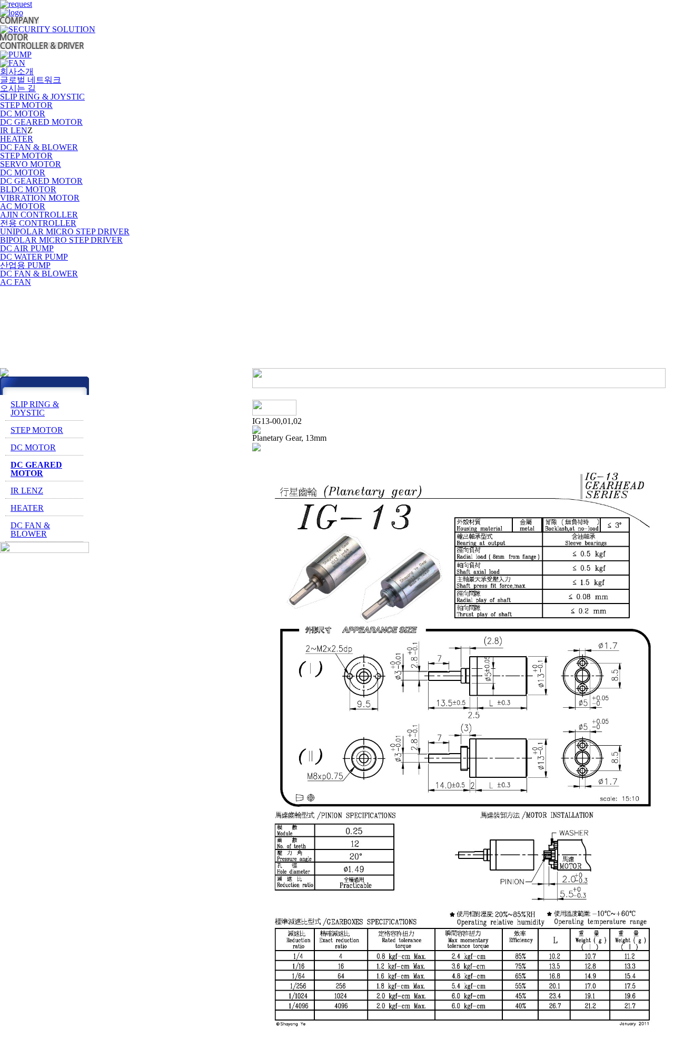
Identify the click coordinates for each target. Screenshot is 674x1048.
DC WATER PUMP (34, 256)
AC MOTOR (22, 206)
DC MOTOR (22, 113)
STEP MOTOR (26, 105)
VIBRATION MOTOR (40, 197)
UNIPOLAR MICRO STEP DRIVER (65, 231)
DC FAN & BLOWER (39, 147)
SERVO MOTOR (30, 164)
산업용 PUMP (25, 265)
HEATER (16, 138)
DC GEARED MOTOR (41, 121)
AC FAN (15, 282)
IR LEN (13, 130)
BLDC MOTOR (28, 189)
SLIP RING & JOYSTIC (35, 408)
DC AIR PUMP (27, 248)
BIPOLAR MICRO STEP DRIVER (61, 239)
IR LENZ (27, 490)
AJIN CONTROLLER (39, 214)
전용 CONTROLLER (38, 223)
